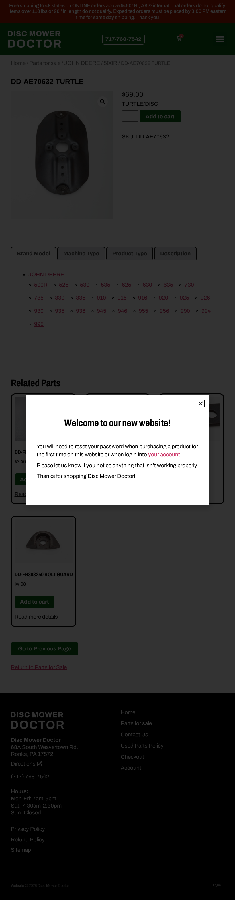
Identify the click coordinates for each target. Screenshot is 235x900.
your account (163, 454)
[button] (200, 403)
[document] (117, 450)
